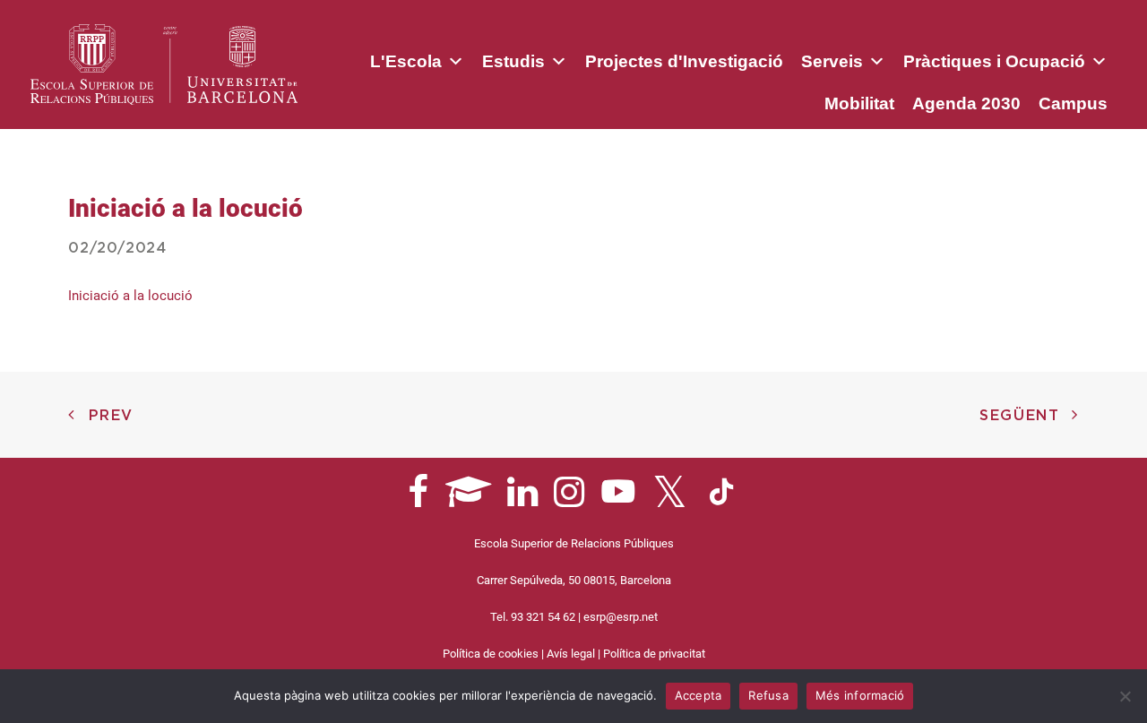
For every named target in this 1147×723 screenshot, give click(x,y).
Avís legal (571, 653)
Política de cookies (491, 653)
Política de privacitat (654, 653)
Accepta (698, 695)
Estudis (513, 61)
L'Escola (406, 61)
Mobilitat (859, 103)
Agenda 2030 (966, 103)
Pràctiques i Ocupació (994, 61)
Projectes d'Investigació (684, 61)
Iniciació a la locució (130, 296)
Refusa (768, 695)
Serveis (832, 61)
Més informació (860, 695)
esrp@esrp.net (620, 617)
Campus (1073, 103)
